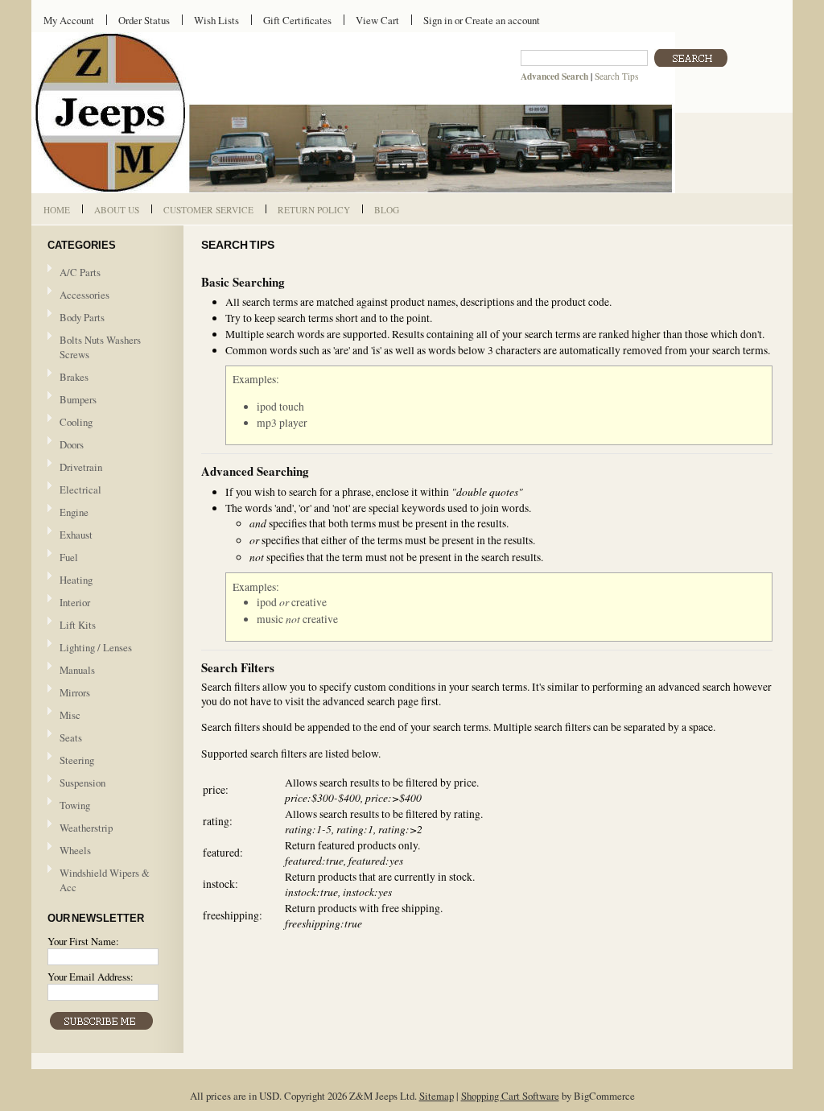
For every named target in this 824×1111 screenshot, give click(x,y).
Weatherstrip (86, 827)
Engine (74, 512)
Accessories (84, 294)
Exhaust (76, 534)
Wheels (75, 850)
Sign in (437, 20)
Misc (70, 715)
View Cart (377, 20)
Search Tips (616, 76)
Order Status (144, 20)
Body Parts (76, 318)
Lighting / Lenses (89, 648)
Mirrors (75, 692)
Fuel (69, 557)
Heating (76, 579)
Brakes (74, 377)
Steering (77, 760)
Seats (64, 738)
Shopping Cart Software (510, 1095)
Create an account (502, 20)
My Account (68, 20)
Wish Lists (216, 20)
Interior (75, 602)
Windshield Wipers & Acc (105, 879)
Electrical (74, 490)
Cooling (70, 423)
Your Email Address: (90, 976)
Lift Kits (78, 624)
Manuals (77, 670)
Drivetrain (74, 468)
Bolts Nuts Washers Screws (100, 346)
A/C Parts (80, 272)
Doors (72, 444)
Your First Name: (83, 941)
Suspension (82, 782)
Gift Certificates (297, 20)
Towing (75, 805)
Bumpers (78, 399)
